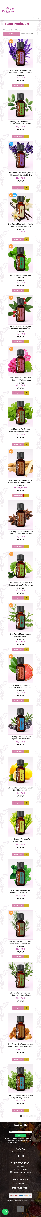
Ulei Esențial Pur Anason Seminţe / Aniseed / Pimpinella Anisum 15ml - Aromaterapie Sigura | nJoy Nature (20, 533)
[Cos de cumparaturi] (33, 18)
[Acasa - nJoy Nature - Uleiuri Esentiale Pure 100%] (8, 10)
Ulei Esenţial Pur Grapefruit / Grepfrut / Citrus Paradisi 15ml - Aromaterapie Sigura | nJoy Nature (20, 686)
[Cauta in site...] (38, 18)
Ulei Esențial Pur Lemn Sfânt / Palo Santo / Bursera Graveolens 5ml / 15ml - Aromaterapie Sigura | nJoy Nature (20, 481)
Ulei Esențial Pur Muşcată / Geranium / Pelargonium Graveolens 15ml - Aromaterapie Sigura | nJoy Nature (21, 379)
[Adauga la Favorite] (26, 85)
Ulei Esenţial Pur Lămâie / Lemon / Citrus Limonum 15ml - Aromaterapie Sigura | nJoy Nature (20, 789)
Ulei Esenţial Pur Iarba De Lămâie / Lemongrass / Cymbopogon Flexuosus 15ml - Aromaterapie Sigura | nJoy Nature (20, 840)
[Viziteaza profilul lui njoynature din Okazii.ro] (20, 1209)
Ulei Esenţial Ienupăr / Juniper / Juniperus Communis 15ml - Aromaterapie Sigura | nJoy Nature (20, 738)
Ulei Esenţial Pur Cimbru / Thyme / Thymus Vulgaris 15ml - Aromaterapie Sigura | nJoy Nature (20, 1097)
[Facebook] (18, 1156)
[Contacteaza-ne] (28, 18)
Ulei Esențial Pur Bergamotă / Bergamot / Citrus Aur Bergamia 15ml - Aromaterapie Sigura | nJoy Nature (20, 584)
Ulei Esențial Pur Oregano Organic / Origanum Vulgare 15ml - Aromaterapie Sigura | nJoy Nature (20, 430)
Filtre (12, 34)
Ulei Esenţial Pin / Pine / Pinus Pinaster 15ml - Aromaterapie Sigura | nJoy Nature (20, 943)
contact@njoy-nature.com (22, 1172)
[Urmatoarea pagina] (35, 1116)
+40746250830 (21, 1169)
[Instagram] (22, 1156)
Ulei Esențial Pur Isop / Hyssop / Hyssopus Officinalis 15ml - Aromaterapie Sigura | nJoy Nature (20, 174)
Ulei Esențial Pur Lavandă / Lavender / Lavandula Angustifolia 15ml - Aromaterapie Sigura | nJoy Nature (20, 71)
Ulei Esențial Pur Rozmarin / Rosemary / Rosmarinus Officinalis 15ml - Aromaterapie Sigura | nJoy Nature (20, 994)
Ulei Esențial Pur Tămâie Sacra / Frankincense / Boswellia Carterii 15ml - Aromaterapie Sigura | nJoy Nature (20, 1045)
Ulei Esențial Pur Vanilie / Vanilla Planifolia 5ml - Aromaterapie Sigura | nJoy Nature (20, 225)
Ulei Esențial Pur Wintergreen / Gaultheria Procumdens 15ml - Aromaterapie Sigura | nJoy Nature (20, 328)
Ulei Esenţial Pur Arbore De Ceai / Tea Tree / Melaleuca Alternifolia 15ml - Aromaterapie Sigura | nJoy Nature (20, 123)
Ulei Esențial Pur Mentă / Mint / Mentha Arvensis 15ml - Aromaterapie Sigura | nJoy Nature (20, 276)
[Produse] (3, 18)
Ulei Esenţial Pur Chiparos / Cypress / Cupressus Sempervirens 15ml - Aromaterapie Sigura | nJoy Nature (20, 635)
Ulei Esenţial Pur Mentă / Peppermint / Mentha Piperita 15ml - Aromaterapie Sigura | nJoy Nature (20, 892)
